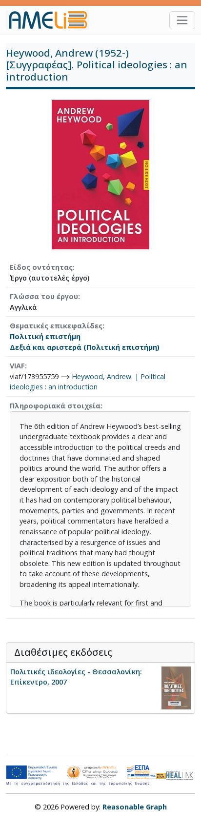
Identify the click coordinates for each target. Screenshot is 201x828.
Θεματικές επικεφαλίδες (56, 325)
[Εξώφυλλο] (100, 174)
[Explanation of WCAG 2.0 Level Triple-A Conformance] (158, 775)
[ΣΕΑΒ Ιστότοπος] (180, 774)
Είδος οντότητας (41, 267)
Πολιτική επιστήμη (45, 336)
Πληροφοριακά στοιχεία (55, 405)
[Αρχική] (51, 20)
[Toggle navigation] (182, 20)
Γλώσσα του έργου (44, 296)
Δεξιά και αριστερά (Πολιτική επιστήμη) (85, 347)
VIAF (17, 365)
